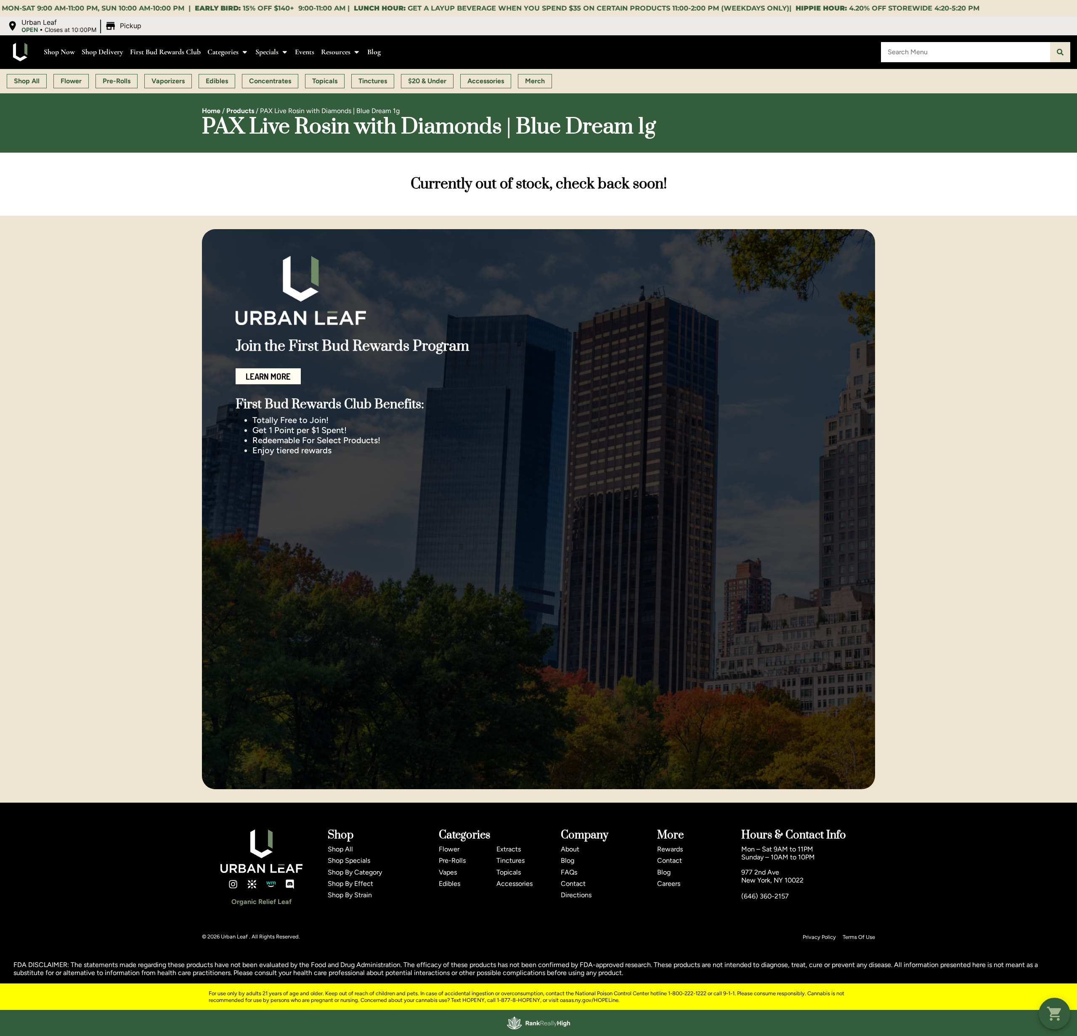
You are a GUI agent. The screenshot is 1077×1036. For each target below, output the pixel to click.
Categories (223, 52)
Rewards (670, 849)
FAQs (569, 872)
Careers (668, 884)
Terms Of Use (859, 937)
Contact (573, 884)
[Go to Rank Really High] (538, 1023)
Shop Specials (349, 860)
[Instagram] (233, 884)
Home (211, 111)
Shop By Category (355, 872)
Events (304, 52)
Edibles (449, 884)
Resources (335, 52)
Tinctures (510, 860)
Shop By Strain (350, 895)
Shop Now (59, 52)
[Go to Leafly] (252, 884)
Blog (374, 52)
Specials (267, 52)
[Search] (1060, 52)
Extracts (508, 849)
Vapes (448, 872)
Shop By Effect (350, 884)
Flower (449, 849)
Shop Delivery (102, 52)
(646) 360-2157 (765, 896)
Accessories (514, 884)
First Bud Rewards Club (165, 52)
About (570, 849)
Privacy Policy (819, 937)
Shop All (340, 849)
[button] (75, 26)
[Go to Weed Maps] (271, 884)
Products (240, 111)
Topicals (508, 872)
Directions (576, 895)
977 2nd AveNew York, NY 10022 (772, 876)
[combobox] (965, 52)
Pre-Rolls (452, 860)
